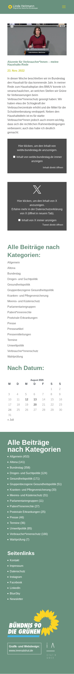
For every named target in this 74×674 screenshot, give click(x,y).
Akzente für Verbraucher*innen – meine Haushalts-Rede (33, 63)
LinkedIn (15, 587)
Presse (11, 323)
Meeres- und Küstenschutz (23, 301)
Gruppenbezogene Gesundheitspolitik (30, 290)
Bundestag (14, 273)
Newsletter (16, 599)
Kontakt (14, 560)
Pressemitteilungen (19, 334)
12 (26, 399)
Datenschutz (17, 571)
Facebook (16, 582)
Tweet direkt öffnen (52, 224)
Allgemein (13, 262)
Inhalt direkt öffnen (53, 167)
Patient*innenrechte (19, 312)
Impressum (16, 565)
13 (35, 399)
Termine (12, 339)
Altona (11, 268)
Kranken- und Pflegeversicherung (27, 295)
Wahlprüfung (15, 356)
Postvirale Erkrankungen (22, 317)
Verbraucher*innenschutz (22, 351)
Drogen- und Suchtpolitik (22, 279)
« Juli (10, 419)
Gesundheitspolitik (18, 284)
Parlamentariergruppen (21, 306)
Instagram (16, 576)
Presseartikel (15, 328)
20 (35, 404)
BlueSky (15, 593)
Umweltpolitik (15, 345)
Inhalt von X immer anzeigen (39, 220)
